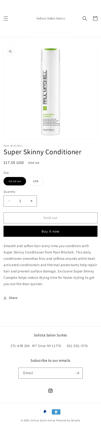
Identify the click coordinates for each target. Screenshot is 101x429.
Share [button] (13, 298)
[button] (6, 18)
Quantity (9, 192)
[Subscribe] (77, 373)
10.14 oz (17, 182)
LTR (38, 182)
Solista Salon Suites (42, 420)
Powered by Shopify (68, 420)
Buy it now (50, 231)
